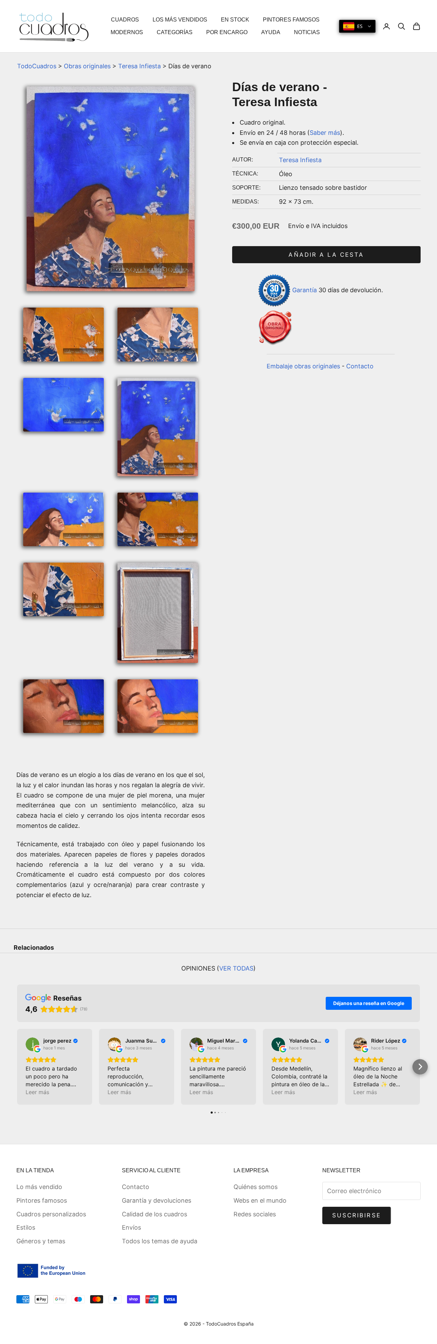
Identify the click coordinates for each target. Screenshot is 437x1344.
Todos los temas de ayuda (159, 1241)
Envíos (131, 1227)
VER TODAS (236, 968)
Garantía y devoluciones (156, 1200)
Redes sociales (255, 1214)
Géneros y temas (40, 1241)
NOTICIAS (307, 32)
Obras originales (87, 66)
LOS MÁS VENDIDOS (180, 20)
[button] (17, 1066)
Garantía (304, 290)
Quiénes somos (256, 1186)
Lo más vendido (39, 1186)
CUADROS (125, 20)
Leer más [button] (37, 1092)
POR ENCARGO (227, 32)
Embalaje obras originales (303, 366)
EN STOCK (235, 20)
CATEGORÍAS (175, 32)
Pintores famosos (41, 1200)
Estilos (25, 1227)
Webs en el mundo (260, 1200)
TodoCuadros (36, 66)
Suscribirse (356, 1215)
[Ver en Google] (32, 1044)
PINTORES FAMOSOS (291, 20)
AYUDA (270, 32)
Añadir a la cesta (326, 254)
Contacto (359, 366)
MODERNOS (127, 32)
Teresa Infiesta (139, 66)
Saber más (325, 132)
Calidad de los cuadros (154, 1214)
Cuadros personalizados (51, 1214)
